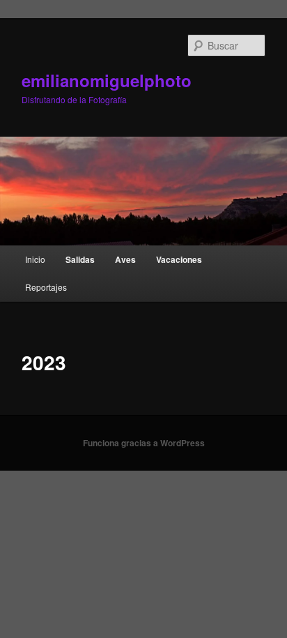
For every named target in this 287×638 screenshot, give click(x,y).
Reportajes (46, 287)
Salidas (80, 259)
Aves (125, 259)
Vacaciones (179, 259)
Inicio (35, 259)
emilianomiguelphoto (107, 80)
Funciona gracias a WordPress (144, 442)
